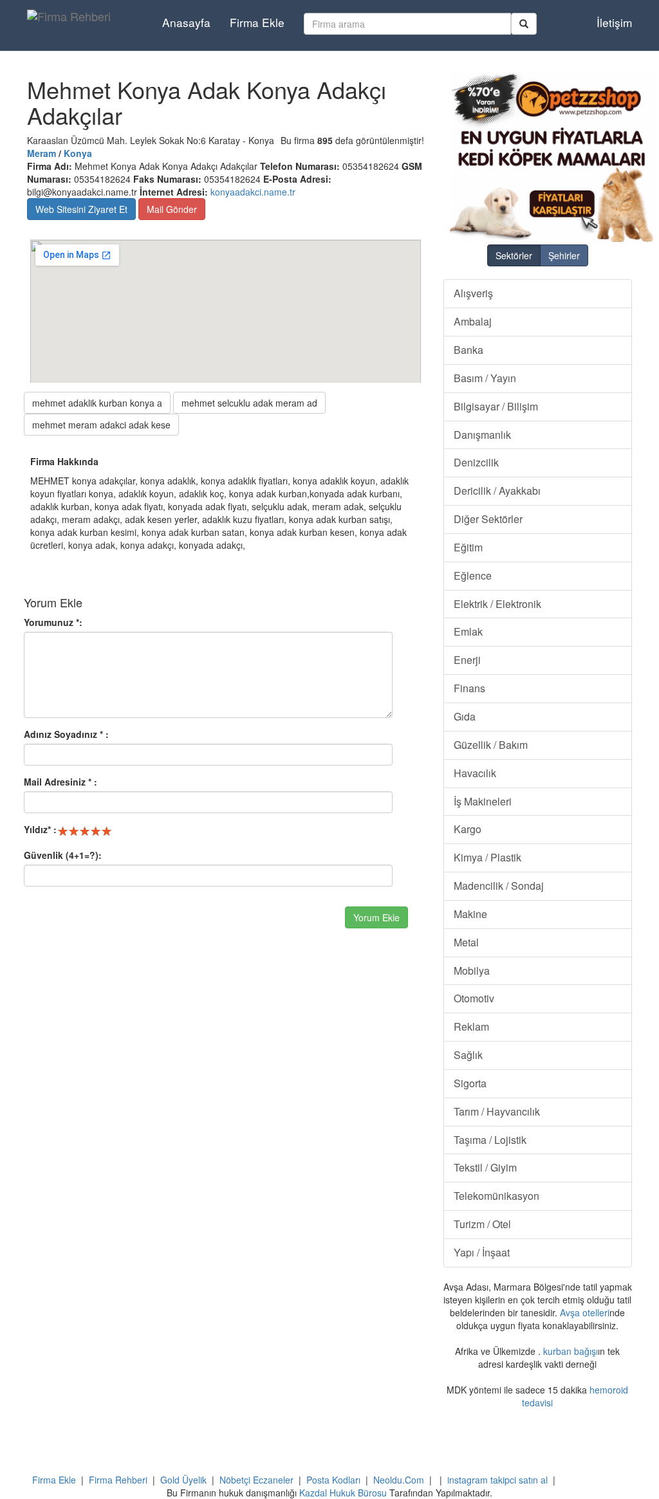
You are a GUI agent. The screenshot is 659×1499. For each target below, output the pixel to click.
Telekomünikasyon (496, 1195)
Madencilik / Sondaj (499, 885)
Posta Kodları (333, 1479)
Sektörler (514, 255)
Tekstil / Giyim (485, 1167)
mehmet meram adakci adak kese (101, 424)
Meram (41, 153)
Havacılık (475, 773)
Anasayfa (186, 22)
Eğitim (468, 547)
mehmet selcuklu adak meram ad (249, 402)
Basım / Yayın (485, 378)
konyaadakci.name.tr (252, 191)
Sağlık (468, 1054)
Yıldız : (40, 829)
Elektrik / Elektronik (497, 603)
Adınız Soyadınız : (66, 734)
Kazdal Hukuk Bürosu (343, 1492)
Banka (468, 349)
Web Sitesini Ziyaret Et (81, 209)
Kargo (467, 829)
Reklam (471, 1026)
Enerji (467, 659)
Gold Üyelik (183, 1479)
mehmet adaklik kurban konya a (97, 402)
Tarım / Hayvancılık (497, 1111)
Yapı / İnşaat (482, 1252)
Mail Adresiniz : (60, 781)
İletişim (614, 22)
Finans (469, 688)
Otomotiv (474, 998)
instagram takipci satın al (497, 1479)
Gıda (465, 716)
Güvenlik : (63, 855)
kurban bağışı (570, 1351)
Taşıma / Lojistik (490, 1139)
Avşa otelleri (584, 1312)
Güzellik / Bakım (491, 744)
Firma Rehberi (118, 1479)
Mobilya (472, 970)
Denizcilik (476, 462)
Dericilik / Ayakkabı (497, 490)
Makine (470, 913)
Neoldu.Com (398, 1479)
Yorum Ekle (376, 917)
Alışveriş (473, 293)
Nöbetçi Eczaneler (256, 1479)
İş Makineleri (483, 801)
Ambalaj (473, 321)
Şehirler (564, 255)
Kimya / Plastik (487, 857)
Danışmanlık (482, 434)
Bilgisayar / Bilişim (496, 406)
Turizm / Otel (482, 1224)
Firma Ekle (257, 22)
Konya (78, 153)
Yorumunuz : (53, 622)
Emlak (468, 631)
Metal (466, 942)
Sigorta (470, 1083)
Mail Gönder (172, 209)
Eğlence (473, 575)
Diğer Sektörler (488, 518)
